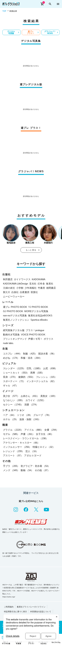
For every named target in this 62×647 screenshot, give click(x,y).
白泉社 (15, 292)
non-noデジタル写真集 (15, 315)
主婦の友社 (9, 288)
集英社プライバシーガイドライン (31, 607)
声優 (28, 434)
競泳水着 (47, 353)
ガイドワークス (22, 279)
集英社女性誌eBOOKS (40, 315)
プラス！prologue (35, 330)
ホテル (10, 419)
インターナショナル (41, 381)
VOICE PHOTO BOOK (33, 334)
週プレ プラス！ (30, 32)
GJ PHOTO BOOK (13, 311)
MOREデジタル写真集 (36, 311)
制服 (30, 353)
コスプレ (12, 353)
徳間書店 (51, 288)
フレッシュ (46, 377)
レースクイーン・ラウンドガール (25, 438)
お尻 (50, 368)
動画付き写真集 (11, 334)
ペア (9, 415)
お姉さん (30, 396)
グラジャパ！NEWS (50, 32)
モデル (11, 434)
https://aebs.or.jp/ (8, 597)
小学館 (19, 288)
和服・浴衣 (31, 358)
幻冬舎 (41, 283)
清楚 (31, 404)
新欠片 (6, 292)
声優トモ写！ (35, 338)
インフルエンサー (17, 447)
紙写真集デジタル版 (13, 330)
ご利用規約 (9, 607)
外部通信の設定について (40, 611)
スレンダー (14, 368)
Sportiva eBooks (39, 319)
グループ (42, 415)
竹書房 (41, 288)
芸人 (31, 451)
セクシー (13, 404)
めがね (11, 358)
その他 (42, 470)
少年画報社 (31, 288)
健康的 (26, 377)
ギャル (10, 385)
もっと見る (31, 250)
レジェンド (13, 451)
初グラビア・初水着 (35, 466)
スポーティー (14, 381)
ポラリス (48, 338)
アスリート (13, 455)
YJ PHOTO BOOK (38, 307)
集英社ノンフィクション (16, 319)
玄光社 (32, 283)
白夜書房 (24, 292)
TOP (4, 11)
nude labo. (8, 343)
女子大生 (44, 434)
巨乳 (34, 368)
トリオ (24, 415)
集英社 (49, 283)
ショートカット (16, 372)
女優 (51, 429)
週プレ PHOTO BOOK (15, 307)
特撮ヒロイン (44, 447)
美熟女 (48, 396)
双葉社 (34, 292)
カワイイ (35, 400)
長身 (10, 377)
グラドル (13, 429)
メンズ (11, 470)
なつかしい (13, 400)
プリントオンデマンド (15, 338)
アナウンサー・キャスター (21, 442)
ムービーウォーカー (13, 296)
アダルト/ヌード (32, 455)
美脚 (37, 372)
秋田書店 (8, 279)
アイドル (33, 429)
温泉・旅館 (30, 419)
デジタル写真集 (11, 32)
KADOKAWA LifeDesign (15, 283)
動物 (27, 470)
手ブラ (11, 466)
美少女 (11, 396)
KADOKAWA (38, 279)
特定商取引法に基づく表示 (15, 611)
